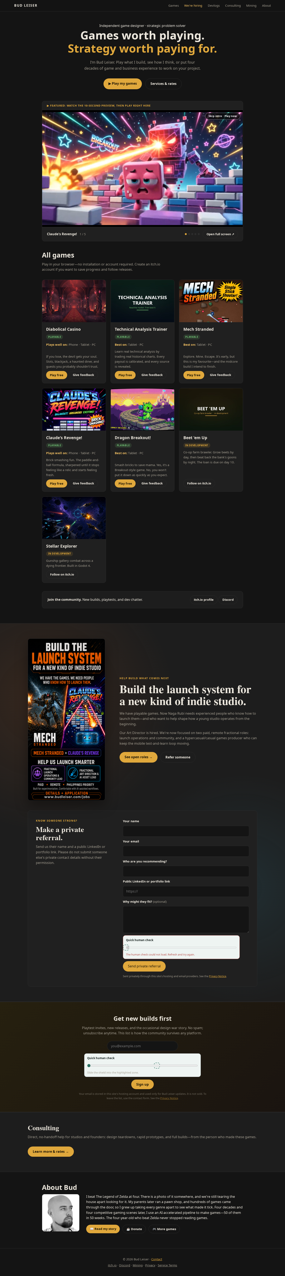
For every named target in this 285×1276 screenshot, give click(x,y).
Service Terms (167, 1265)
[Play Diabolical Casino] (192, 234)
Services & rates (163, 83)
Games (173, 5)
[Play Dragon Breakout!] (199, 234)
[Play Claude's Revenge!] (186, 234)
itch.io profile (204, 600)
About (266, 5)
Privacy (150, 1265)
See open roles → (139, 757)
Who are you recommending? (145, 861)
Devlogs (214, 5)
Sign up (142, 1084)
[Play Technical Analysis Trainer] (195, 234)
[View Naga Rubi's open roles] (66, 720)
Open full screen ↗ (220, 234)
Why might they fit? (144, 902)
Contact (156, 1259)
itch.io (112, 1265)
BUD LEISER (25, 5)
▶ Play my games (122, 83)
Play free (56, 375)
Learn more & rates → (51, 1151)
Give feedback (83, 375)
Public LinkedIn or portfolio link (146, 881)
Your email (131, 841)
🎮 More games (164, 1229)
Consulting (233, 5)
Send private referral (144, 966)
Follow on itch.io (199, 483)
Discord (228, 600)
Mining (251, 5)
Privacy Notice (217, 976)
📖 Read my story (103, 1229)
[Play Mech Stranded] (189, 234)
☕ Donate (134, 1229)
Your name (131, 821)
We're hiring (193, 5)
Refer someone (177, 757)
